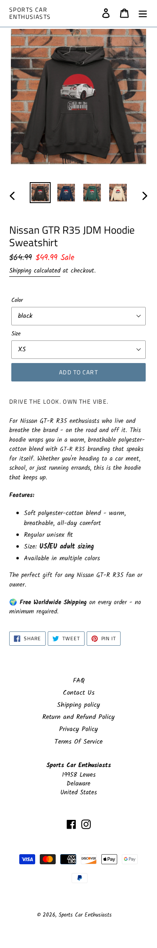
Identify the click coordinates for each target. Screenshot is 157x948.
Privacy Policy (78, 729)
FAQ (79, 680)
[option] (40, 192)
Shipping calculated (34, 271)
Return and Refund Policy (78, 717)
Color (17, 300)
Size (16, 334)
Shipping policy (78, 705)
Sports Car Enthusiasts (30, 13)
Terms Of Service (78, 742)
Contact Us (79, 693)
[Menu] (143, 13)
